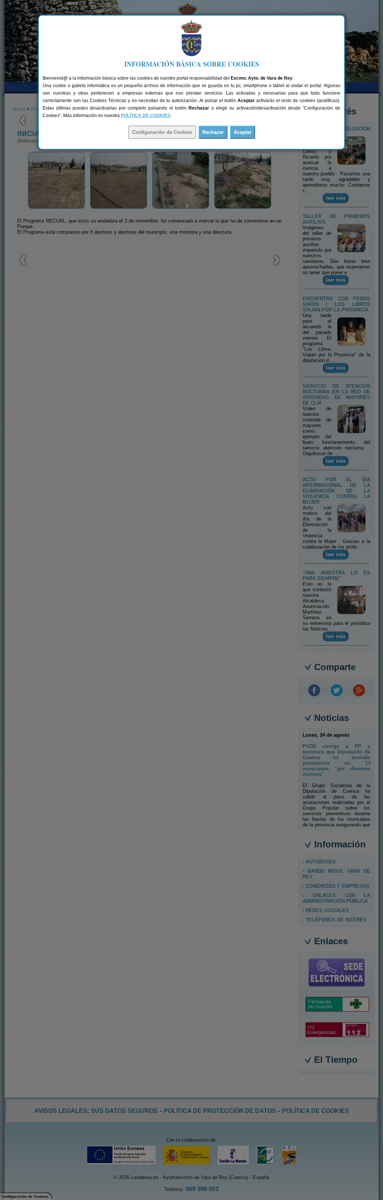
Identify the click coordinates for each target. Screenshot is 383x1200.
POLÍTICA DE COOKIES (146, 115)
